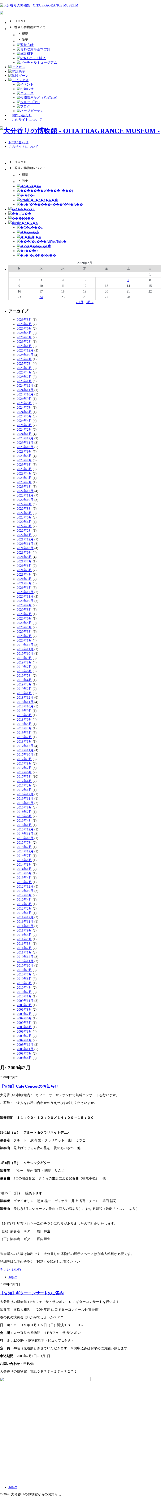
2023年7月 (24, 460)
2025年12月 (25, 350)
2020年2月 (24, 636)
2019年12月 (25, 645)
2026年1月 (24, 346)
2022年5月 (24, 517)
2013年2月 (24, 882)
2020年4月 (24, 627)
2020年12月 (25, 592)
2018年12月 (25, 697)
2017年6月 (24, 772)
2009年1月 (24, 1040)
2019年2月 (24, 688)
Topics (12, 1277)
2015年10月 (25, 838)
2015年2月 (24, 847)
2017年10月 (25, 754)
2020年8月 (24, 609)
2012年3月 (24, 904)
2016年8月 (24, 807)
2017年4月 (24, 781)
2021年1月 (24, 587)
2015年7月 (24, 842)
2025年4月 (24, 372)
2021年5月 (24, 570)
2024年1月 (24, 434)
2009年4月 (24, 1027)
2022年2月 (24, 530)
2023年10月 (25, 447)
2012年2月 (24, 908)
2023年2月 (24, 482)
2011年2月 (24, 948)
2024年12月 (25, 385)
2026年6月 (24, 328)
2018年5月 (24, 724)
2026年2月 (24, 341)
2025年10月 (25, 355)
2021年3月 (24, 579)
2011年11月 (25, 921)
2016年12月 (25, 794)
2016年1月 (24, 825)
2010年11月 (25, 961)
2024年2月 (24, 429)
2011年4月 (24, 939)
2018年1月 (24, 741)
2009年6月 (24, 1018)
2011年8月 (24, 935)
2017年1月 (24, 790)
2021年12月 (25, 539)
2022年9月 (24, 504)
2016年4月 (24, 820)
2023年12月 (25, 438)
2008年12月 (25, 1044)
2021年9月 (24, 552)
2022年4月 (24, 522)
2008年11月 (25, 1049)
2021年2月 (24, 583)
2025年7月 (24, 363)
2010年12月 (25, 957)
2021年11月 (25, 543)
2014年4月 (24, 860)
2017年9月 (24, 759)
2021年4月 (24, 574)
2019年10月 (25, 653)
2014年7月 (24, 855)
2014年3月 (24, 864)
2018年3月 (24, 732)
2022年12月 (25, 491)
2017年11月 (25, 750)
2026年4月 (24, 337)
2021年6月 (24, 565)
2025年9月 (24, 359)
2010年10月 (25, 965)
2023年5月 (24, 469)
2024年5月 (24, 416)
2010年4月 (24, 987)
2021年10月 (25, 548)
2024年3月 (24, 425)
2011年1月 (24, 952)
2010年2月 (24, 992)
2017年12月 (25, 746)
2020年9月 (24, 605)
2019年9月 (24, 658)
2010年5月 (24, 983)
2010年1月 (24, 996)
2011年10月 (25, 926)
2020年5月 (24, 623)
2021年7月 (24, 561)
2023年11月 (25, 442)
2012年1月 (24, 913)
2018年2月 (24, 737)
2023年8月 (24, 456)
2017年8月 (24, 763)
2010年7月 (24, 974)
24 (41, 297)
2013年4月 (24, 877)
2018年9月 (24, 710)
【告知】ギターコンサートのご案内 (32, 1293)
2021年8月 (24, 557)
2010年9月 (24, 970)
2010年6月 (24, 978)
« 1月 (79, 302)
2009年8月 (24, 1009)
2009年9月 (24, 1005)
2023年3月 (24, 478)
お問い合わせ (22, 115)
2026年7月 (24, 324)
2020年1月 (24, 640)
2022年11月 (25, 495)
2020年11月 (25, 596)
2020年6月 (24, 618)
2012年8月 (24, 895)
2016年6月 (24, 816)
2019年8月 (24, 662)
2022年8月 (24, 508)
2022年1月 (24, 535)
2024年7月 (24, 407)
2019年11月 (25, 649)
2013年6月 (24, 873)
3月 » (89, 302)
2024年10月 (25, 394)
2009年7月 (24, 1014)
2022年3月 (24, 526)
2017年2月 (24, 785)
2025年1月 (24, 381)
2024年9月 (24, 398)
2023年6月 (24, 464)
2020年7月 (24, 614)
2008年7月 (24, 1053)
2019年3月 (24, 684)
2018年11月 (25, 702)
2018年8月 (24, 715)
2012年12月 (25, 886)
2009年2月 (24, 1036)
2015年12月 (25, 829)
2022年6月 (24, 513)
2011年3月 (24, 943)
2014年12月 (25, 851)
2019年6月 (24, 671)
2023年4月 (24, 473)
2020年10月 (25, 601)
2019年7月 (24, 667)
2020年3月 (24, 631)
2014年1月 (24, 869)
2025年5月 (24, 368)
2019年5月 (24, 675)
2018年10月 (25, 706)
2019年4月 (24, 680)
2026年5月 (24, 333)
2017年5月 (24, 776)
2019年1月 (24, 693)
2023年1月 (24, 486)
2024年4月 (24, 420)
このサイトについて (27, 119)
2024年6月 (24, 412)
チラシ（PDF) (10, 1269)
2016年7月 (24, 812)
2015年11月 (25, 833)
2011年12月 (25, 917)
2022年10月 (25, 500)
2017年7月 (24, 768)
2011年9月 (24, 930)
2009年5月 (24, 1022)
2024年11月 (25, 390)
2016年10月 (25, 803)
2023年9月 (24, 451)
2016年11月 (25, 798)
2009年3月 (24, 1031)
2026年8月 (24, 319)
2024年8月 (24, 403)
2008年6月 (24, 1058)
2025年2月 (24, 377)
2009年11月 (25, 1000)
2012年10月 (25, 891)
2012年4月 (24, 899)
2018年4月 (24, 728)
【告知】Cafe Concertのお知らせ (29, 1086)
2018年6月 (24, 719)
